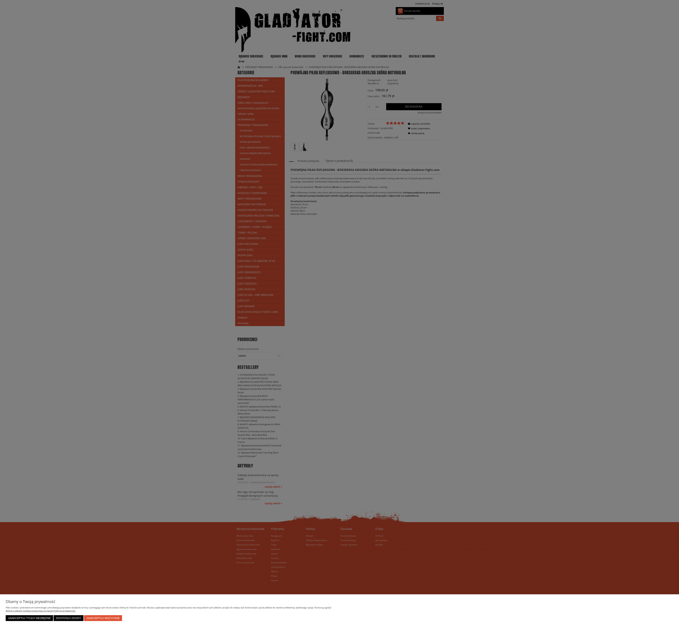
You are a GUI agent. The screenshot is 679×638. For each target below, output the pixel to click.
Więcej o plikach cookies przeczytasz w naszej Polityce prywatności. (41, 610)
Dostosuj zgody (68, 618)
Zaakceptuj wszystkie (103, 618)
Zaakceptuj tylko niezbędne (29, 618)
